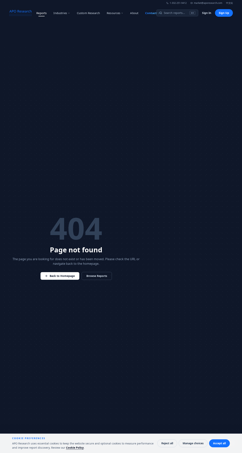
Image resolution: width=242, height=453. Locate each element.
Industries (60, 13)
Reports (41, 13)
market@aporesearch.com (208, 3)
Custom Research (88, 13)
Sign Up (224, 13)
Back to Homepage (62, 276)
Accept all (219, 443)
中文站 (229, 3)
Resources (113, 13)
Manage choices (193, 443)
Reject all (167, 443)
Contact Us (153, 13)
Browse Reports (96, 276)
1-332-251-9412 (178, 3)
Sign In (206, 13)
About (134, 13)
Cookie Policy (75, 447)
